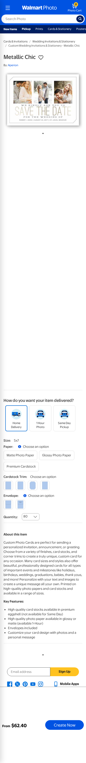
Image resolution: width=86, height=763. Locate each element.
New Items (10, 29)
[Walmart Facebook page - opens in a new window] (9, 684)
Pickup (26, 29)
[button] (41, 57)
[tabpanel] (43, 100)
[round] (20, 485)
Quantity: (11, 517)
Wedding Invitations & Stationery (53, 41)
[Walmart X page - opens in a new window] (17, 684)
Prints (39, 29)
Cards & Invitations (16, 41)
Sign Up (64, 672)
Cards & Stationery (59, 29)
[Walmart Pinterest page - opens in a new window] (25, 684)
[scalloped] (45, 485)
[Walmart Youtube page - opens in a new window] (33, 684)
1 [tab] (42, 132)
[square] (8, 485)
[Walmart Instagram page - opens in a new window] (40, 684)
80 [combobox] (25, 516)
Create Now (64, 725)
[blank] (8, 504)
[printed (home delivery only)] (20, 504)
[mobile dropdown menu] (7, 8)
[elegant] (32, 485)
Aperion (13, 65)
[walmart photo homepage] (39, 8)
